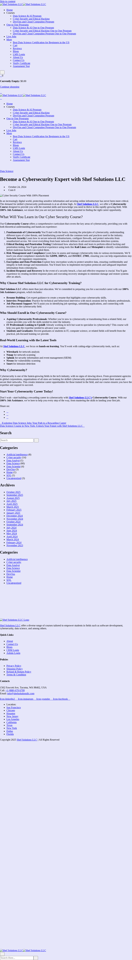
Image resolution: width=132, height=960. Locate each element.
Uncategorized (13, 478)
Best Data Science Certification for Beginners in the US (41, 42)
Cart (15, 45)
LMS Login (19, 54)
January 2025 (13, 512)
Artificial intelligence (17, 454)
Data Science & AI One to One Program (33, 27)
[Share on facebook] (7, 411)
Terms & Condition (16, 674)
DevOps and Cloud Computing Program (33, 21)
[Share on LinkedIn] (7, 417)
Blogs (16, 51)
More (9, 39)
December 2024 (14, 515)
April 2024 (12, 536)
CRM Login (12, 650)
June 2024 (11, 530)
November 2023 (14, 545)
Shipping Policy (14, 668)
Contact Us (18, 60)
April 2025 (12, 504)
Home (9, 10)
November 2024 (14, 518)
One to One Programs (17, 24)
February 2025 (13, 509)
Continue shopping (9, 86)
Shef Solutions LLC (10, 625)
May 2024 (11, 533)
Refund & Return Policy (18, 671)
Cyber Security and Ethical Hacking (31, 18)
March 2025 (12, 507)
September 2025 (14, 495)
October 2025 (13, 492)
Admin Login (13, 653)
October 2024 (13, 521)
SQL (8, 475)
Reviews (17, 48)
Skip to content (7, 1)
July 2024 (11, 527)
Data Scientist (13, 466)
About (9, 641)
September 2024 (14, 524)
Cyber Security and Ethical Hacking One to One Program (42, 30)
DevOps (10, 469)
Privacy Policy (13, 665)
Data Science (6, 171)
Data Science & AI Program (27, 15)
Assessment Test (21, 66)
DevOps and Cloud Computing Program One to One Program (44, 33)
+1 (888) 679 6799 (15, 690)
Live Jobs (11, 36)
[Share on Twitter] (7, 414)
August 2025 (13, 498)
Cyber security (13, 457)
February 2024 (13, 542)
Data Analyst (13, 460)
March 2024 (12, 539)
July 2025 (11, 501)
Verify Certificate (21, 63)
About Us (18, 57)
